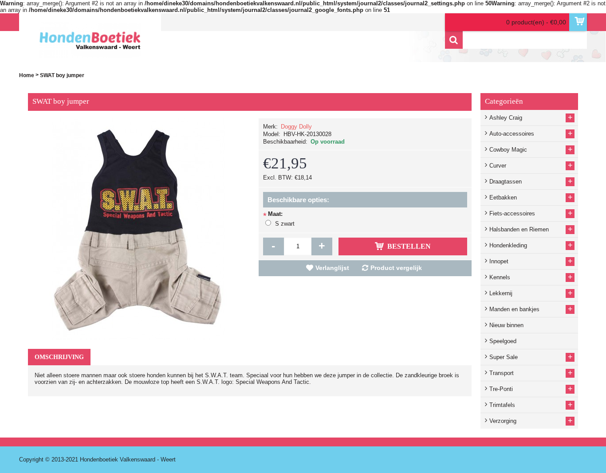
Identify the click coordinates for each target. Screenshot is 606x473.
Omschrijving (59, 357)
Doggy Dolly (296, 126)
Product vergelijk (396, 267)
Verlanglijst (332, 267)
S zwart (285, 223)
